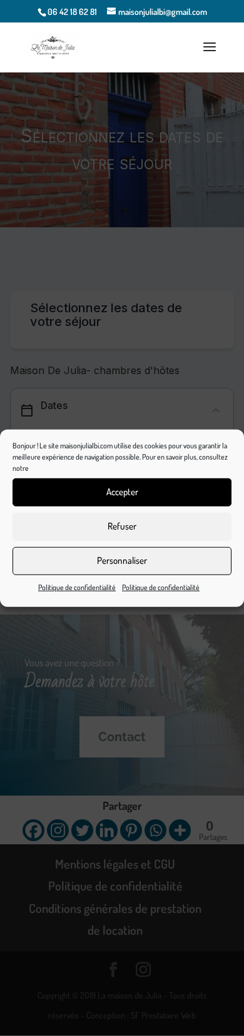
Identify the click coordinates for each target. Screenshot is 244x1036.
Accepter (122, 492)
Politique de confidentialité (77, 586)
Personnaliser (122, 560)
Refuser (122, 526)
